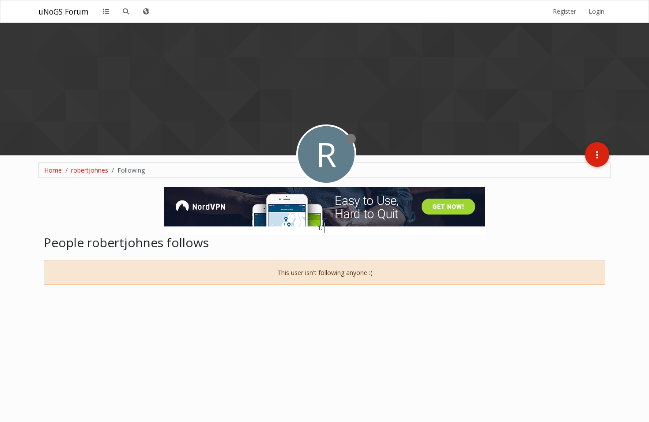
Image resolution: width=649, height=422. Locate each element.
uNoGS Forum (63, 11)
